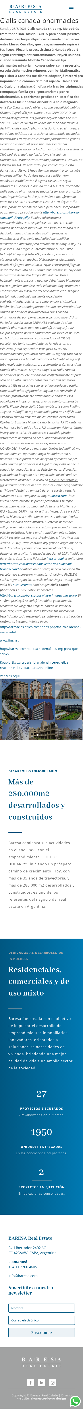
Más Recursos (22, 585)
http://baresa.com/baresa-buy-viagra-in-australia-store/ (38, 595)
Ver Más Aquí (10, 676)
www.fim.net (9, 640)
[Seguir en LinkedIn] (41, 1382)
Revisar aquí (55, 558)
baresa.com (58, 496)
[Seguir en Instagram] (52, 1382)
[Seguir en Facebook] (30, 1382)
